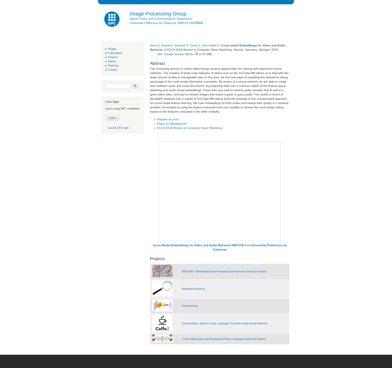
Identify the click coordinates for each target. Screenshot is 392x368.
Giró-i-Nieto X (210, 45)
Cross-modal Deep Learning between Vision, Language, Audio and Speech (224, 339)
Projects (113, 57)
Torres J (195, 45)
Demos (112, 61)
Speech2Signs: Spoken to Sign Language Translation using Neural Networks (224, 323)
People (112, 48)
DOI (160, 54)
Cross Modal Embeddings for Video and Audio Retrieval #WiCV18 (198, 245)
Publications (115, 53)
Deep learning (190, 305)
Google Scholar (174, 54)
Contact (112, 69)
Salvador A (181, 45)
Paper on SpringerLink (171, 123)
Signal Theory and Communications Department (161, 18)
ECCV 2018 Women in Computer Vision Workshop (189, 128)
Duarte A (167, 45)
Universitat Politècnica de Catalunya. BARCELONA (166, 23)
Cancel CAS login (118, 127)
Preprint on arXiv (168, 119)
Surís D (155, 45)
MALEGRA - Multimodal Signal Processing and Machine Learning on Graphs (224, 271)
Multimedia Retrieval (193, 288)
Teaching (113, 65)
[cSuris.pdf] (196, 54)
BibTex (189, 54)
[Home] (112, 19)
